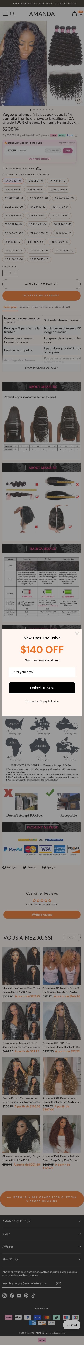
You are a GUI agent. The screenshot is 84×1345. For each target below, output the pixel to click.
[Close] (77, 633)
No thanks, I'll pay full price (42, 701)
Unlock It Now (42, 688)
